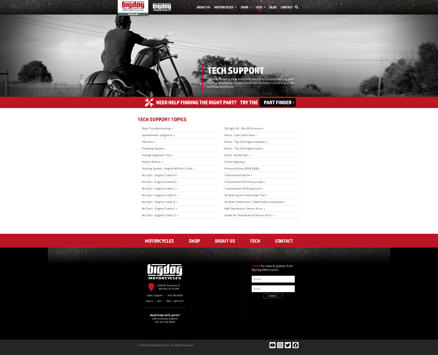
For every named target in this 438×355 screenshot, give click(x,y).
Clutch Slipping (234, 162)
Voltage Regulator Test (156, 155)
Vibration (148, 142)
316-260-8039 (167, 321)
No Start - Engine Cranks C (159, 188)
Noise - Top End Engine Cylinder (244, 142)
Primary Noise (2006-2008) (241, 168)
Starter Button (151, 162)
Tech (258, 7)
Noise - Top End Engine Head (243, 148)
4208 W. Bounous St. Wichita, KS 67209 (169, 287)
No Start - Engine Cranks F (158, 208)
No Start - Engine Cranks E (158, 202)
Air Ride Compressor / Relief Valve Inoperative (254, 202)
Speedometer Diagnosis (157, 135)
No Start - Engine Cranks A (159, 175)
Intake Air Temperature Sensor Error (248, 215)
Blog (273, 7)
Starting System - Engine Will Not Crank (167, 168)
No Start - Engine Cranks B (159, 182)
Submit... (273, 296)
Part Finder (278, 102)
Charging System (153, 148)
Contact (287, 7)
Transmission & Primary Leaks (243, 182)
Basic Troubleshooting (156, 128)
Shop (244, 7)
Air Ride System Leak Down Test (244, 195)
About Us (203, 7)
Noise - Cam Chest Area (239, 135)
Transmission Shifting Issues (242, 188)
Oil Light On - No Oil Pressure (243, 128)
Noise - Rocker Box (236, 155)
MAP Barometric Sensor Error (243, 208)
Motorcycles (224, 7)
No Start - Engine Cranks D (159, 195)
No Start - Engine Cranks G (159, 215)
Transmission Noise (237, 175)
